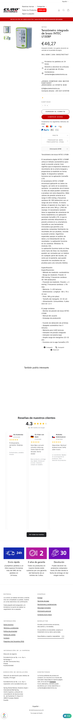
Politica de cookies (9, 634)
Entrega (39, 597)
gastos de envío (61, 48)
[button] (67, 716)
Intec (44, 27)
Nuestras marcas (28, 6)
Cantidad (46, 102)
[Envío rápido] (14, 553)
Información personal (44, 611)
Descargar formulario (44, 607)
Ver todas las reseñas (36, 534)
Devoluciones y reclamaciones (47, 604)
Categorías (41, 6)
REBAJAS (41, 10)
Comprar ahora (55, 117)
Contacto (6, 638)
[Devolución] (59, 553)
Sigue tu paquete (28, 14)
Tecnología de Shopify (36, 713)
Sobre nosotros (8, 624)
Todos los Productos (29, 10)
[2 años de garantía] (36, 553)
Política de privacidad (10, 631)
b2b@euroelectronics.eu (50, 88)
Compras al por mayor (44, 614)
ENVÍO (55, 135)
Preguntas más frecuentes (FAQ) (55, 141)
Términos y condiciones (11, 628)
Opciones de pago (43, 601)
